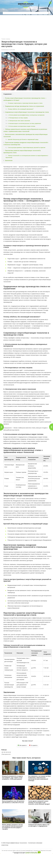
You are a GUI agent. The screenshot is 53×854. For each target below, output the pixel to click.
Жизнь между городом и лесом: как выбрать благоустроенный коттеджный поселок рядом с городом (12, 827)
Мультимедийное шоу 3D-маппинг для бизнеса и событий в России (13, 801)
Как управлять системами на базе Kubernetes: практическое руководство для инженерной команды (39, 778)
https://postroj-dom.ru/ (7, 847)
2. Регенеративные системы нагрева (18, 117)
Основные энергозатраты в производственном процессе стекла (25, 103)
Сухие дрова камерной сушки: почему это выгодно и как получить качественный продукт (39, 802)
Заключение (8, 160)
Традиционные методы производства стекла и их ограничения (24, 106)
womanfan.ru (35, 853)
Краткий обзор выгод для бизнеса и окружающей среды (23, 139)
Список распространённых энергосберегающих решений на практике (26, 147)
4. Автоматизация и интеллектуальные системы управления (24, 123)
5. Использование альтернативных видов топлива (21, 126)
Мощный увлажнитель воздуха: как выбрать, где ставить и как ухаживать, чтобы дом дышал (12, 777)
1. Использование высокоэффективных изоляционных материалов (26, 115)
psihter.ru (28, 853)
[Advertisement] (26, 27)
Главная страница (5, 38)
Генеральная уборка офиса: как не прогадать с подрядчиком (38, 825)
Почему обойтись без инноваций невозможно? (20, 109)
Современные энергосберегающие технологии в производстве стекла (27, 112)
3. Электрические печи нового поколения (19, 120)
